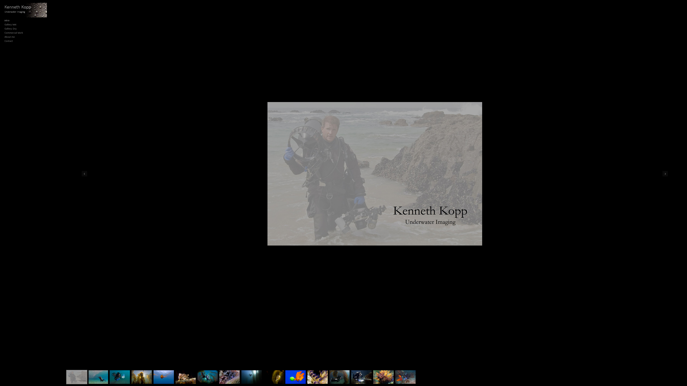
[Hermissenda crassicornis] (273, 377)
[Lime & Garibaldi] (295, 377)
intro (6, 21)
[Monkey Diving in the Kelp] (339, 377)
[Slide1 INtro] (76, 377)
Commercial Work (13, 33)
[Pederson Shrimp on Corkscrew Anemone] (229, 377)
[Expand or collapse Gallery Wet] (19, 24)
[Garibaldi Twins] (405, 377)
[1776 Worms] (317, 377)
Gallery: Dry (10, 29)
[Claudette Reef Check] (361, 377)
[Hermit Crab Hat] (185, 377)
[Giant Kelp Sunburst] (141, 377)
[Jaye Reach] (98, 377)
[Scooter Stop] (251, 377)
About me (9, 37)
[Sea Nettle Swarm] (163, 377)
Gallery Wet (10, 25)
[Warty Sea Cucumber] (383, 377)
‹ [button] (84, 173)
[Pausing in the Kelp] (207, 377)
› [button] (665, 173)
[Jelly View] (119, 377)
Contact (8, 41)
